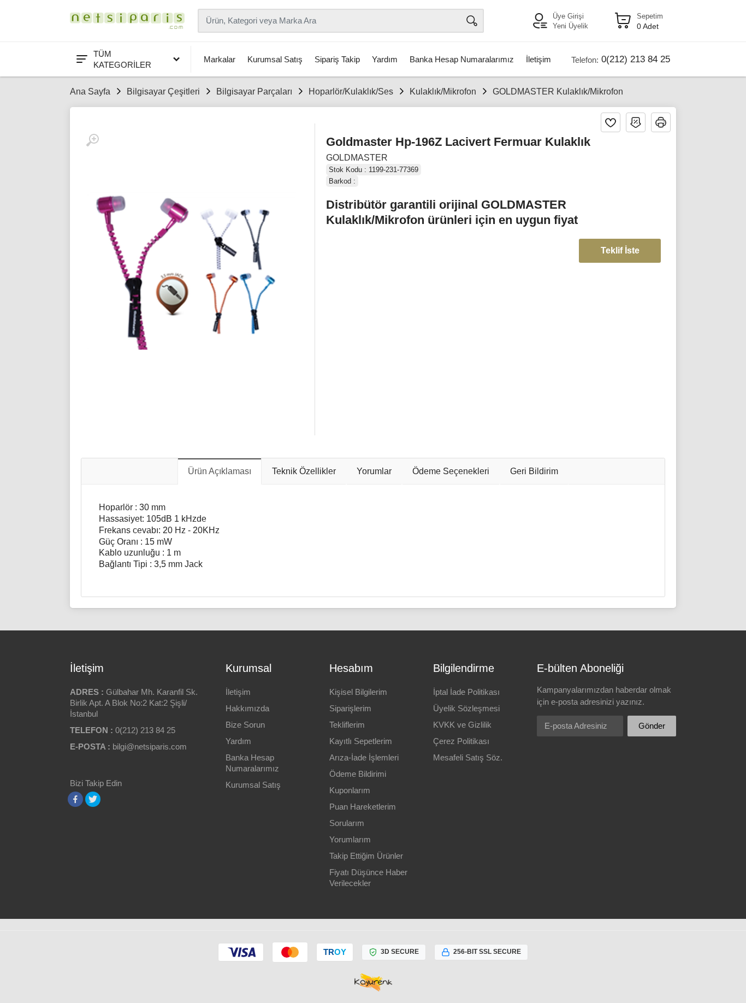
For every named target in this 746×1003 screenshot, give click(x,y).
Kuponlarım (349, 790)
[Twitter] (92, 799)
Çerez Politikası (461, 741)
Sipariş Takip (337, 59)
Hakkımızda (247, 708)
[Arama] (472, 21)
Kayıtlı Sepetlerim (360, 741)
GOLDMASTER (357, 157)
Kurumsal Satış (275, 59)
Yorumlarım (350, 839)
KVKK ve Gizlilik (462, 724)
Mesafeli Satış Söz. (467, 757)
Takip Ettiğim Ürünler (366, 855)
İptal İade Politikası (466, 692)
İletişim (538, 59)
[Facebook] (75, 799)
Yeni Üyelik (570, 26)
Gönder (651, 725)
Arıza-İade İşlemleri (364, 757)
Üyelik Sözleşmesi (466, 708)
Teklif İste (620, 250)
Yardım (385, 59)
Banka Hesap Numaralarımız (462, 59)
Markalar (219, 59)
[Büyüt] (92, 140)
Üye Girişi (568, 16)
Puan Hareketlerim (362, 806)
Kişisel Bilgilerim (358, 692)
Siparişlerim (350, 708)
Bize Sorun (245, 724)
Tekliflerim (347, 724)
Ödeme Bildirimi (357, 773)
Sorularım (346, 823)
